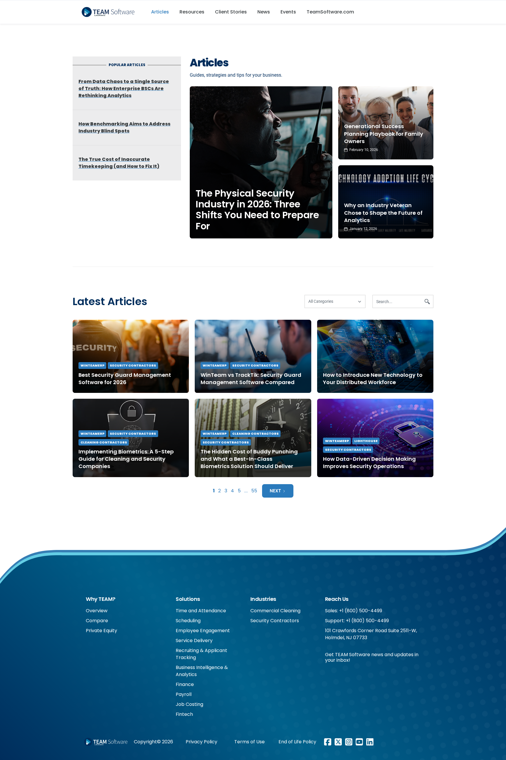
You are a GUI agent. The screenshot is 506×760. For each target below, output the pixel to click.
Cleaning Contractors (104, 442)
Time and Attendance (201, 610)
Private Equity (101, 630)
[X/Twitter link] (338, 742)
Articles (160, 11)
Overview (96, 610)
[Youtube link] (359, 742)
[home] (110, 12)
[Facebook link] (328, 742)
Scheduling (188, 620)
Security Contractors (133, 365)
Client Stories (231, 11)
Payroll (184, 694)
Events (288, 11)
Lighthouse (366, 441)
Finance (185, 684)
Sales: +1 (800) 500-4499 (353, 610)
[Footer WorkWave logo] (105, 742)
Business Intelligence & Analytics (202, 671)
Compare (97, 620)
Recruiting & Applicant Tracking (201, 654)
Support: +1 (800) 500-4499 (357, 620)
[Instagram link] (349, 742)
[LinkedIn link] (370, 742)
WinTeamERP (93, 365)
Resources (192, 11)
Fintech (184, 714)
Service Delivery (194, 640)
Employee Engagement (203, 630)
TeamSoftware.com (330, 11)
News (263, 11)
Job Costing (189, 704)
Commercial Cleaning (275, 610)
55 (254, 490)
